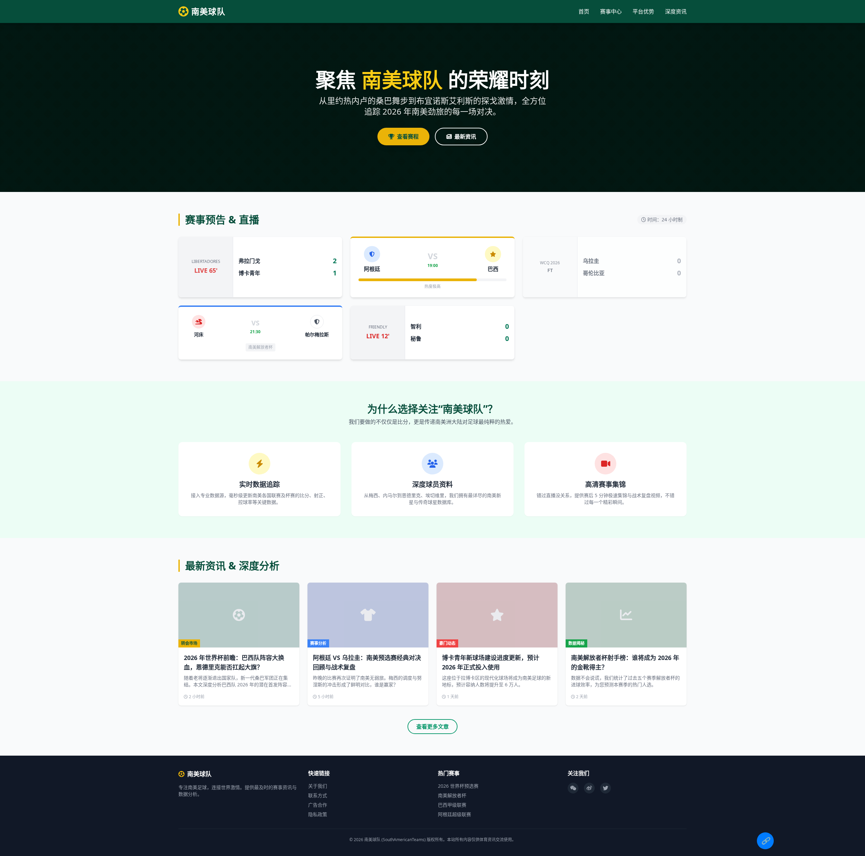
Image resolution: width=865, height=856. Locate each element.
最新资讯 (465, 136)
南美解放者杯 (452, 795)
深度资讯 (676, 11)
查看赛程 (408, 136)
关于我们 (317, 786)
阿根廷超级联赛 (454, 814)
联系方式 (317, 795)
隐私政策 (317, 814)
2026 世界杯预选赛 (458, 786)
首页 (583, 11)
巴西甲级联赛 (452, 805)
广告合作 (317, 805)
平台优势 (643, 11)
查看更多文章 (432, 726)
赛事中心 (611, 11)
